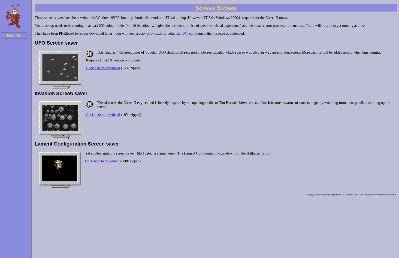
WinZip (187, 33)
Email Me (14, 35)
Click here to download (103, 68)
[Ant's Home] (14, 17)
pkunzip (157, 33)
